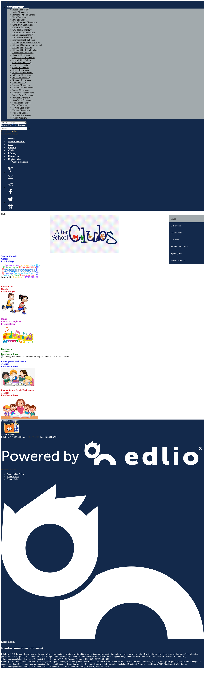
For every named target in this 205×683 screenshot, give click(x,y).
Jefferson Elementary (21, 75)
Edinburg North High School (25, 50)
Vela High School (20, 113)
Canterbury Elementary (22, 25)
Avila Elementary (20, 12)
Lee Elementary (19, 82)
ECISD (10, 169)
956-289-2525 (33, 437)
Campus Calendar (20, 162)
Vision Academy (19, 118)
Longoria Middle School (23, 87)
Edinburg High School (22, 47)
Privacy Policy (13, 479)
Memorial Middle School (23, 93)
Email (10, 176)
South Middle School (21, 103)
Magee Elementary (20, 90)
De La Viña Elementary (22, 35)
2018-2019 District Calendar (10, 207)
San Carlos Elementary (22, 100)
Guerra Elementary (20, 67)
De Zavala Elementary (22, 37)
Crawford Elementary (22, 30)
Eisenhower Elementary (22, 52)
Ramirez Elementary (21, 98)
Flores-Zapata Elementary (23, 57)
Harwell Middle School (22, 72)
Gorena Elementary (21, 65)
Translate (22, 125)
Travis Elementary (20, 105)
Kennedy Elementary (21, 80)
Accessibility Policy (15, 474)
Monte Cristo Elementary (23, 95)
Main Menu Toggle (9, 133)
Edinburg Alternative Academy (26, 42)
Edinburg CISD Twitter (10, 199)
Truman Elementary (21, 110)
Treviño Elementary (21, 108)
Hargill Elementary (20, 70)
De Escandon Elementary (23, 32)
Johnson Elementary (21, 77)
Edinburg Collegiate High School (27, 45)
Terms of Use (13, 476)
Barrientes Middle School (23, 15)
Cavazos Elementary (21, 27)
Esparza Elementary (21, 55)
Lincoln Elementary (21, 85)
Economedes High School (23, 40)
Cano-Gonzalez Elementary (24, 22)
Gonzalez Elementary (21, 62)
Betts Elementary (19, 17)
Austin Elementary (20, 10)
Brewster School (19, 20)
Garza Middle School (21, 60)
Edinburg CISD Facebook (10, 192)
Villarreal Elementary (21, 115)
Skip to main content (10, 2)
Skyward (10, 184)
